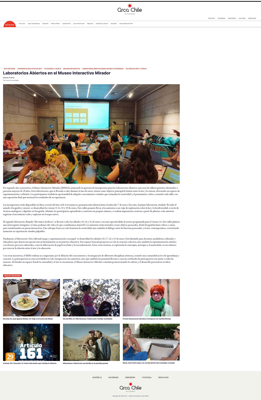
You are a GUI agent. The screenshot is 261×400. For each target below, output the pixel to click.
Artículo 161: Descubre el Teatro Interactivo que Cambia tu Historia (29, 363)
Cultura (146, 377)
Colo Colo (22, 23)
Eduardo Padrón (8, 78)
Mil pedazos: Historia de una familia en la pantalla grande (85, 363)
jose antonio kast (79, 23)
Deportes (45, 23)
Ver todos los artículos (11, 80)
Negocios (90, 23)
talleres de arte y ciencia (136, 69)
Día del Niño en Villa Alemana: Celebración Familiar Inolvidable (87, 319)
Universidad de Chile (126, 23)
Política (97, 377)
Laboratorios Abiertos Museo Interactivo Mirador (102, 69)
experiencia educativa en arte (30, 69)
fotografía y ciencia (52, 69)
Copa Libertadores (34, 23)
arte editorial (9, 69)
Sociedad (114, 23)
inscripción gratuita (71, 69)
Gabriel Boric (66, 23)
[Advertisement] (130, 47)
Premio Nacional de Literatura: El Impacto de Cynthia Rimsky (147, 319)
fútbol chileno (55, 23)
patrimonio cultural (102, 23)
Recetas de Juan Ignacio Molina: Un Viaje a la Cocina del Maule (28, 319)
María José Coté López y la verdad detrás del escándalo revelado (149, 363)
